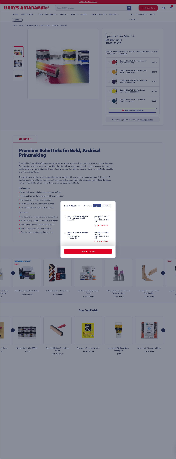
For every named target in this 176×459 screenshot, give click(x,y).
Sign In (97, 206)
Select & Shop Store (88, 251)
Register (106, 206)
